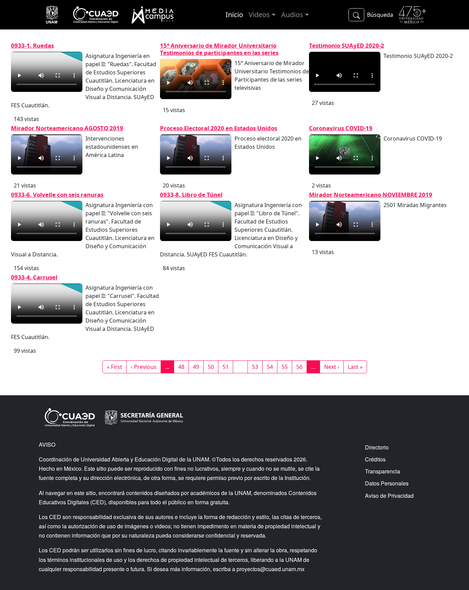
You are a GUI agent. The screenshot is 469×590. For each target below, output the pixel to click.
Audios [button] (292, 14)
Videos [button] (259, 14)
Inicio (234, 14)
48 (183, 367)
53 (257, 367)
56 (301, 367)
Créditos (375, 459)
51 (227, 367)
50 (212, 367)
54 (271, 367)
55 (286, 367)
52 (242, 367)
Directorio (377, 447)
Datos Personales (387, 483)
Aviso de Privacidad (389, 495)
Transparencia (382, 471)
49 (198, 367)
